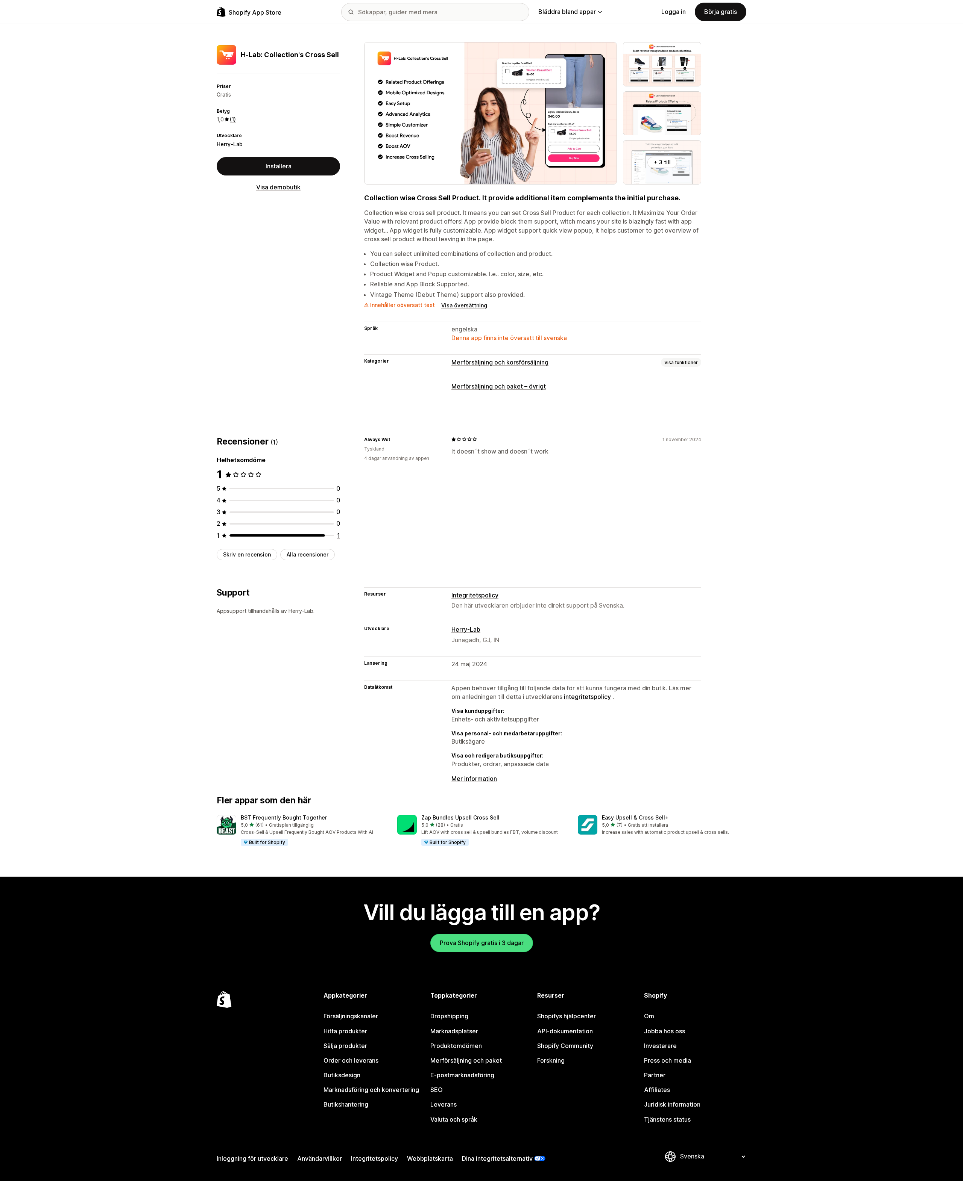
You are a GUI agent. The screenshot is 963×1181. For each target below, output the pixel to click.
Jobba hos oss (664, 1031)
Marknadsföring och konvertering (371, 1089)
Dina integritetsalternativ (497, 1158)
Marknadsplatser (454, 1031)
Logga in (673, 11)
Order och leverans (351, 1060)
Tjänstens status (667, 1119)
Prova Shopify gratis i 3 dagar (482, 943)
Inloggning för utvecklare (252, 1158)
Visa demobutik (278, 187)
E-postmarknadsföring (462, 1075)
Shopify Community (565, 1045)
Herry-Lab (230, 144)
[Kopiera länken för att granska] (395, 439)
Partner (654, 1075)
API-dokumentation (565, 1031)
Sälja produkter (345, 1045)
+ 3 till (662, 162)
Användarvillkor (319, 1158)
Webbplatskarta (430, 1158)
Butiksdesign (342, 1075)
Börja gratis (720, 11)
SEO (436, 1089)
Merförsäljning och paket (466, 1060)
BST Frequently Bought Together (284, 817)
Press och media (667, 1060)
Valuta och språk (453, 1119)
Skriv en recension (247, 554)
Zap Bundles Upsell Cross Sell (460, 817)
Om (649, 1016)
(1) (233, 119)
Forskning (551, 1060)
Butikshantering (346, 1104)
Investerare (660, 1045)
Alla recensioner (307, 554)
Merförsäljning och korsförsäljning (499, 362)
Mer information (474, 778)
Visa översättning (464, 305)
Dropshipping (449, 1016)
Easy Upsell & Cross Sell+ (635, 817)
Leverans (443, 1104)
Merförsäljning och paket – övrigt (498, 386)
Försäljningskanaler (351, 1016)
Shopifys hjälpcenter (566, 1016)
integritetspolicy (587, 696)
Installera (279, 166)
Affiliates (657, 1089)
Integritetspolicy (474, 595)
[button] (301, 831)
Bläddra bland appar (567, 11)
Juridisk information (672, 1104)
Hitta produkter (345, 1031)
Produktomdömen (456, 1045)
